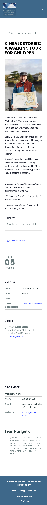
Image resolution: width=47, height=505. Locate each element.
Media (13, 490)
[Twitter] (27, 501)
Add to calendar (18, 240)
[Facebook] (20, 501)
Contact (32, 490)
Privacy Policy (24, 496)
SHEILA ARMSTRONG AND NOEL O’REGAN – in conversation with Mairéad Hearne (16, 445)
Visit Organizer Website (29, 414)
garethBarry (24, 484)
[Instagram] (23, 501)
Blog (22, 490)
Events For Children (32, 303)
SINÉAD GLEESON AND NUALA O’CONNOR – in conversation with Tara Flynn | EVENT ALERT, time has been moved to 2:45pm (32, 444)
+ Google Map (15, 336)
